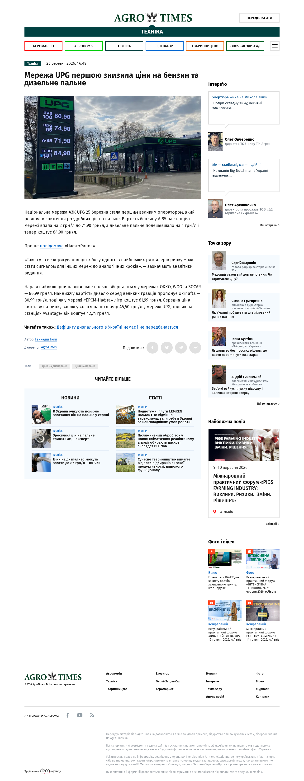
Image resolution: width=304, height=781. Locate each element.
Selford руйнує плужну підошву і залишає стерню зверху (237, 391)
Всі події (271, 523)
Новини (212, 673)
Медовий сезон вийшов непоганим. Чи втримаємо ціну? (242, 277)
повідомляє (51, 246)
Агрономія (84, 46)
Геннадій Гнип (46, 339)
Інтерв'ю (212, 681)
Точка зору (214, 689)
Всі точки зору (267, 403)
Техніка (124, 46)
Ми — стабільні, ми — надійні (236, 165)
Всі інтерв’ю (268, 225)
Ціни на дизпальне (54, 366)
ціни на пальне (85, 366)
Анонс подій (215, 696)
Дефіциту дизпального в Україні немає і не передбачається (117, 327)
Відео (260, 681)
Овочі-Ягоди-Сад (245, 46)
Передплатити (259, 18)
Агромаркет (43, 46)
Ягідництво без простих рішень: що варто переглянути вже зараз (239, 353)
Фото (260, 673)
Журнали (262, 689)
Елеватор (165, 46)
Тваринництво (205, 46)
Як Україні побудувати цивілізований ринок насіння (241, 315)
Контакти (262, 696)
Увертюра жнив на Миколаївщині (240, 97)
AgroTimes (49, 347)
